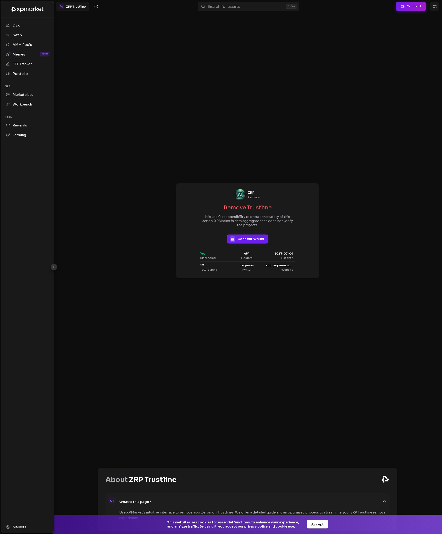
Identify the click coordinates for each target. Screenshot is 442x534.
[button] (253, 501)
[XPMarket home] (27, 9)
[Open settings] (434, 6)
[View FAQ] (96, 6)
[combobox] (245, 7)
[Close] (54, 267)
